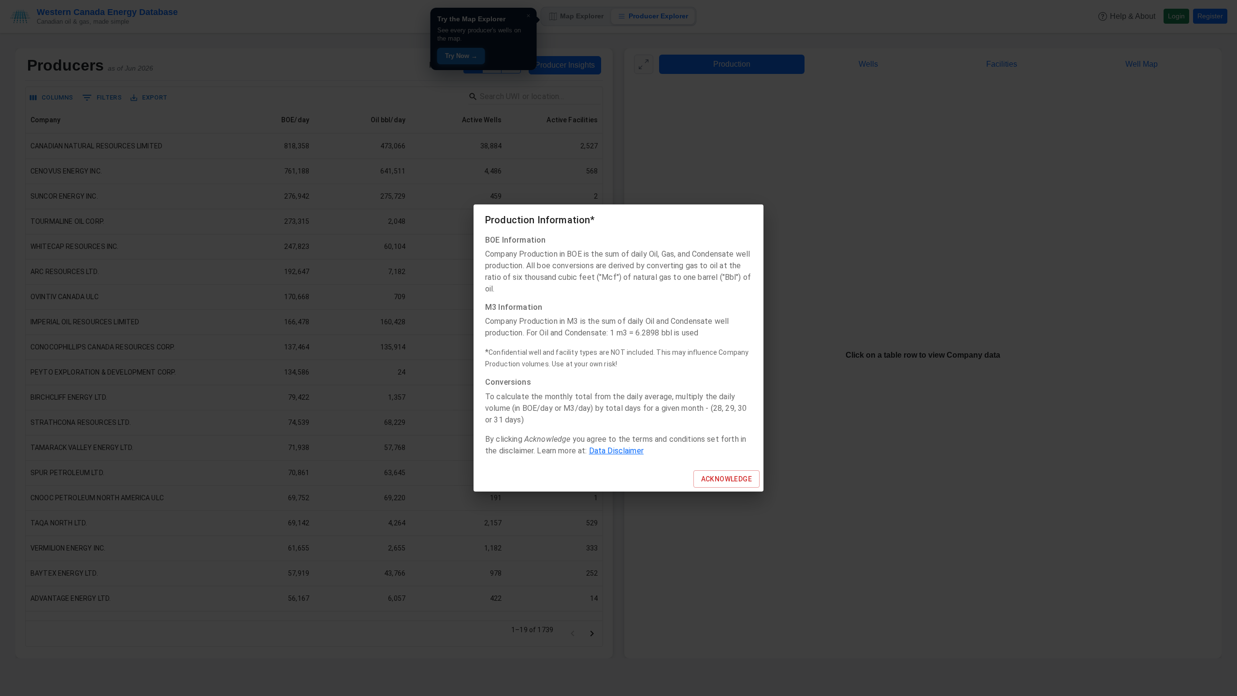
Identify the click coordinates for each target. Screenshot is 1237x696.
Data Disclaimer (616, 450)
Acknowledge (726, 479)
